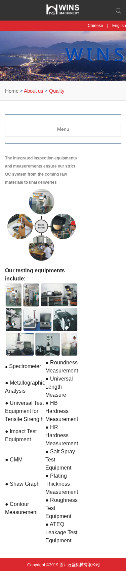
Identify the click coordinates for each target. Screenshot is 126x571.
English (119, 25)
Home (11, 91)
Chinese (95, 25)
